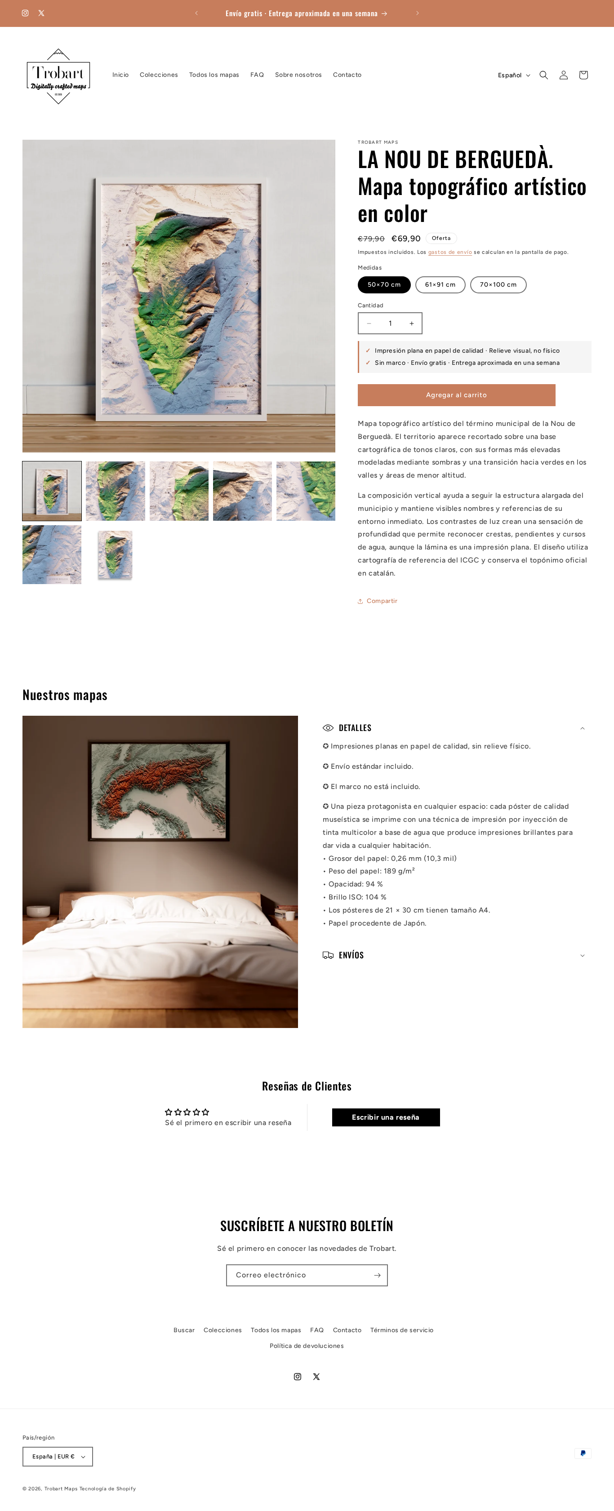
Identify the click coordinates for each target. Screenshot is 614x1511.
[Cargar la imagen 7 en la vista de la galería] (115, 554)
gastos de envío (450, 252)
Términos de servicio (402, 1330)
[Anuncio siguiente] (417, 13)
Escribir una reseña (385, 1117)
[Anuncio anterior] (196, 13)
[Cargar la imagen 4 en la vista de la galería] (242, 490)
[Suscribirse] (377, 1275)
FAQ (317, 1330)
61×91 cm (440, 284)
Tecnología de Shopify (108, 1489)
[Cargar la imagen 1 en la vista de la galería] (51, 490)
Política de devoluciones (307, 1346)
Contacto (347, 1330)
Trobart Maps (61, 1489)
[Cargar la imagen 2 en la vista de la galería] (115, 490)
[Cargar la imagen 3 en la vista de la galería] (179, 490)
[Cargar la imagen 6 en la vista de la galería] (51, 554)
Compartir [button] (382, 601)
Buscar (184, 1330)
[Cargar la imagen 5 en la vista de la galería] (305, 490)
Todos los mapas (276, 1330)
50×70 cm (384, 284)
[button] (544, 75)
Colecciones (223, 1330)
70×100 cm (498, 284)
